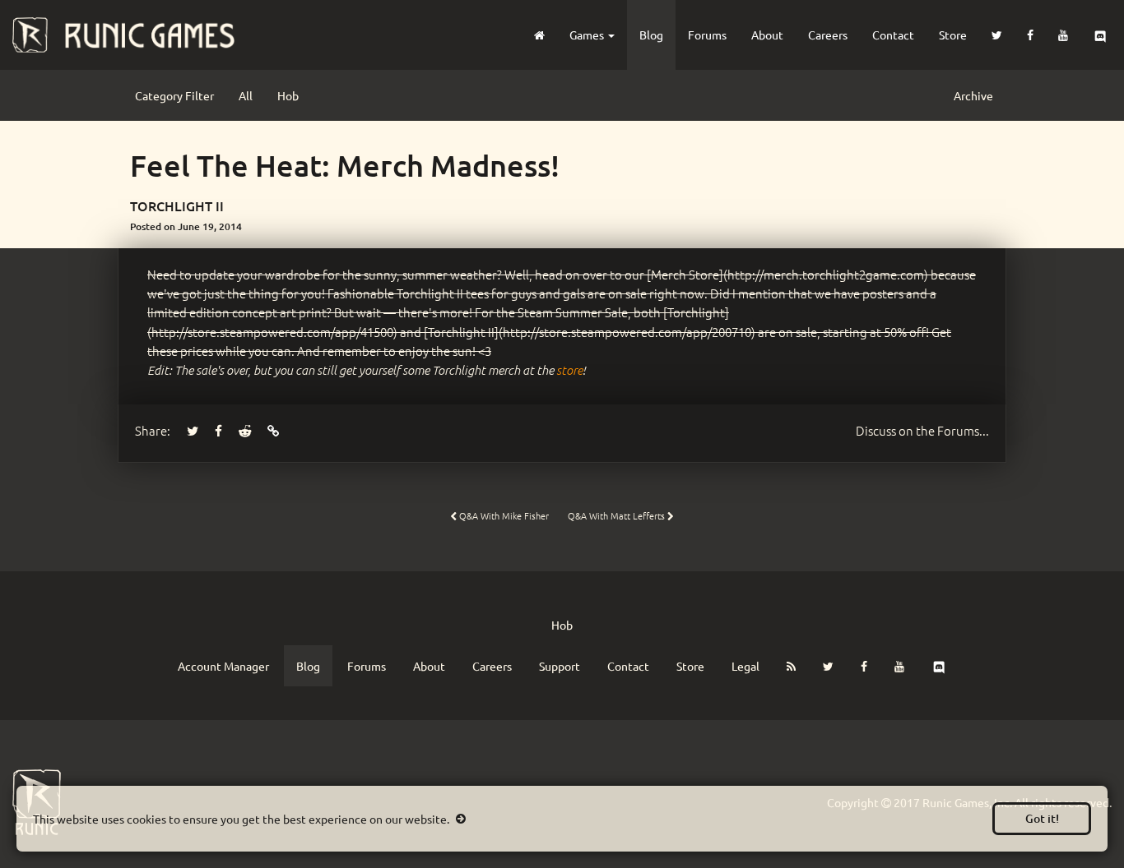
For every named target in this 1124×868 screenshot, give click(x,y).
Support (559, 665)
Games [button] (587, 34)
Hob (288, 95)
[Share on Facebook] (218, 430)
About (767, 34)
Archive (973, 95)
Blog (651, 34)
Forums (707, 34)
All (246, 95)
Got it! (1042, 818)
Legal (745, 665)
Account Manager (223, 665)
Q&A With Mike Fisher (503, 515)
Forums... (922, 430)
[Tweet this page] (192, 430)
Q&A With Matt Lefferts (617, 515)
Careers (828, 34)
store (569, 369)
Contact (893, 34)
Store (953, 34)
